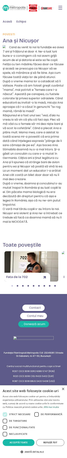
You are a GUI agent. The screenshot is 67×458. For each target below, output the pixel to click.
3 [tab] (23, 286)
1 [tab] (12, 286)
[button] (33, 452)
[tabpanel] (31, 266)
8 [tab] (49, 286)
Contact (35, 308)
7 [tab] (44, 286)
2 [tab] (17, 286)
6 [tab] (39, 286)
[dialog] (33, 421)
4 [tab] (28, 286)
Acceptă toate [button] (19, 442)
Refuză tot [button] (50, 442)
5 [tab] (33, 286)
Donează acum (34, 324)
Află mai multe (51, 407)
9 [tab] (55, 286)
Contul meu (35, 316)
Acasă (7, 22)
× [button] (63, 389)
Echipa (21, 22)
